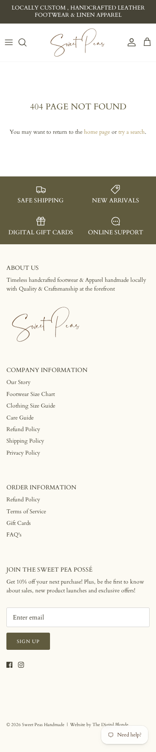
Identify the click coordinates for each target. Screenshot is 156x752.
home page (97, 132)
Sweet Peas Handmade (43, 725)
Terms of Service (26, 511)
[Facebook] (9, 665)
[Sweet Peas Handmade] (78, 42)
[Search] (26, 42)
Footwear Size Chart (30, 394)
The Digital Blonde (110, 725)
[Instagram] (21, 665)
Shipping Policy (25, 441)
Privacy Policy (23, 453)
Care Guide (20, 418)
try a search (131, 132)
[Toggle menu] (9, 42)
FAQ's (14, 534)
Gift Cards (18, 523)
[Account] (129, 42)
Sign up (28, 641)
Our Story (18, 382)
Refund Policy (23, 429)
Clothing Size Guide (30, 406)
